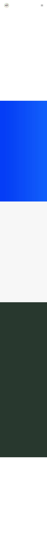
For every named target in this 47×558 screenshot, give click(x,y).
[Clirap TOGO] (6, 5)
